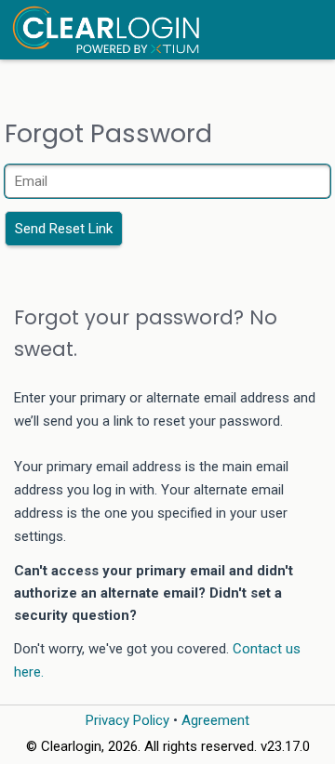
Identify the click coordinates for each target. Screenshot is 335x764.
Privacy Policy (127, 720)
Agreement (215, 720)
